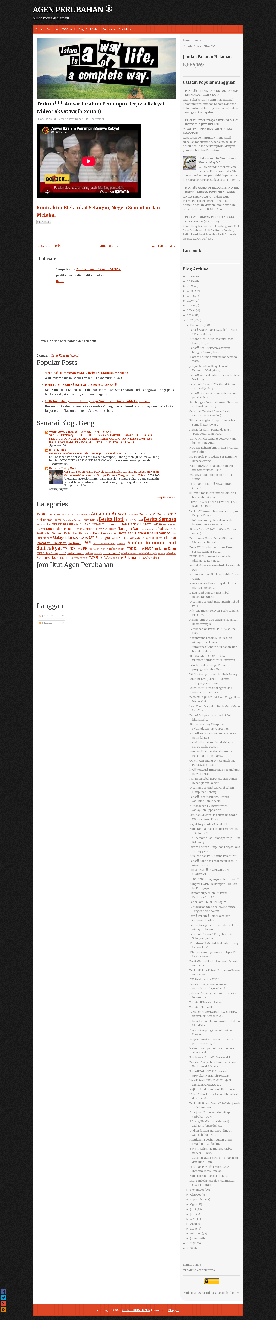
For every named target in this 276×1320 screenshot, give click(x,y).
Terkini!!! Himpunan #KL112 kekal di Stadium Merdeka (86, 373)
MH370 (123, 538)
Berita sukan (44, 524)
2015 (190, 305)
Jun (192, 1214)
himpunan (147, 529)
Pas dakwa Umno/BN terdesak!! (209, 1057)
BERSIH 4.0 (70, 524)
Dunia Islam (54, 529)
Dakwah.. (113, 524)
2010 (190, 1248)
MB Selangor (100, 537)
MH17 (115, 538)
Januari (195, 1238)
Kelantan (99, 533)
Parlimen (74, 543)
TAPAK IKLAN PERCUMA (199, 45)
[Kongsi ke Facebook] (49, 222)
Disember (196, 325)
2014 (190, 310)
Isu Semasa (55, 533)
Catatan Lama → (163, 246)
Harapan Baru (129, 528)
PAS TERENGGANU (104, 543)
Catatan (47, 616)
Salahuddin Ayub (147, 553)
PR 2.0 (92, 548)
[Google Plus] (3, 1303)
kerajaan (112, 533)
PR (85, 548)
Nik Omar (169, 538)
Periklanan (126, 29)
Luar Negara (44, 538)
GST (114, 529)
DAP (124, 524)
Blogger (233, 1292)
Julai (193, 1209)
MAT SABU (80, 538)
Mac (193, 1228)
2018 (190, 291)
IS (45, 533)
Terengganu (81, 557)
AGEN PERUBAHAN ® (73, 9)
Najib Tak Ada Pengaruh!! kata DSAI (212, 1089)
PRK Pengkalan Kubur (160, 548)
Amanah (100, 514)
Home (39, 29)
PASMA (121, 543)
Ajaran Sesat (83, 514)
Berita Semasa (160, 519)
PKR (72, 548)
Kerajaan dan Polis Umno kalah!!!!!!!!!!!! (213, 856)
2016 (190, 300)
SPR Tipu (68, 557)
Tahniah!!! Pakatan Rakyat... (206, 1002)
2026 (190, 276)
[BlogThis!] (42, 222)
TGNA (104, 557)
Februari (195, 1233)
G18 (109, 529)
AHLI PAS (61, 514)
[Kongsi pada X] (45, 222)
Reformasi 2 (111, 553)
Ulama (130, 557)
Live (173, 533)
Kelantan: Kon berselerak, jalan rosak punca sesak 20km (87, 453)
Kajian (68, 533)
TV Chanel (68, 29)
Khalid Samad (158, 533)
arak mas (133, 514)
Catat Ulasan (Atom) (65, 355)
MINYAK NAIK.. (138, 538)
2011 (189, 1243)
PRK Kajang (135, 548)
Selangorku (46, 557)
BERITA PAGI (134, 520)
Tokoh (113, 557)
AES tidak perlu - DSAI (204, 979)
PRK (99, 548)
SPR (59, 557)
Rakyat (89, 553)
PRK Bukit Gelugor (115, 548)
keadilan (78, 533)
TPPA (121, 557)
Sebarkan (171, 553)
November (197, 1189)
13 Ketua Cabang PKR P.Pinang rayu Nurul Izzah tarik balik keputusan (97, 401)
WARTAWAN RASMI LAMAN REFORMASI (80, 432)
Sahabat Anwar (129, 553)
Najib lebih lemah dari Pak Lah (209, 1176)
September (197, 1199)
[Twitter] (3, 1297)
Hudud (158, 529)
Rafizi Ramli (75, 553)
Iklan (166, 529)
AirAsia (71, 514)
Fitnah (68, 529)
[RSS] (3, 1309)
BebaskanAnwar (72, 520)
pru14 (62, 553)
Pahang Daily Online (64, 468)
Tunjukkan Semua (166, 497)
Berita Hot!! (111, 519)
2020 (190, 281)
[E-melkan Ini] (38, 222)
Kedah (88, 533)
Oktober (195, 1194)
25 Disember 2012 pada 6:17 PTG (98, 269)
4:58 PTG (46, 119)
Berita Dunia (90, 520)
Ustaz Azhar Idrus (148, 557)
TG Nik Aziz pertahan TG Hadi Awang (213, 674)
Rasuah (98, 553)
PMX (79, 548)
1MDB (41, 514)
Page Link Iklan (89, 29)
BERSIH (57, 524)
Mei (192, 1219)
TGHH (93, 557)
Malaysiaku (62, 537)
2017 (190, 295)
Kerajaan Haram (132, 533)
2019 (190, 286)
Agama (50, 514)
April (193, 1224)
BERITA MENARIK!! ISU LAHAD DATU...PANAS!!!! (81, 385)
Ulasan (46, 623)
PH (65, 548)
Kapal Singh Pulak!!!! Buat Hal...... (210, 824)
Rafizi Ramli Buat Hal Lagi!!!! (207, 902)
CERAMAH (98, 524)
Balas (60, 281)
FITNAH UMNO (96, 529)
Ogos (193, 1204)
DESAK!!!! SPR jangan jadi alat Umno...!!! (214, 879)
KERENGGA (57, 450)
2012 (190, 320)
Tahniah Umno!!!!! (200, 1007)
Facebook (109, 29)
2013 (190, 315)
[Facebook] (3, 1291)
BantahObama (52, 520)
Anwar (119, 514)
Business (52, 29)
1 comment (97, 119)
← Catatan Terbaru (51, 246)
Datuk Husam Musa (145, 524)
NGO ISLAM (155, 538)
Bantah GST (147, 514)
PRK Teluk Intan (47, 553)
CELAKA (85, 524)
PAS (87, 543)
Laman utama (108, 246)
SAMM (161, 553)
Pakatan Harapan (52, 543)
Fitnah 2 (79, 529)
